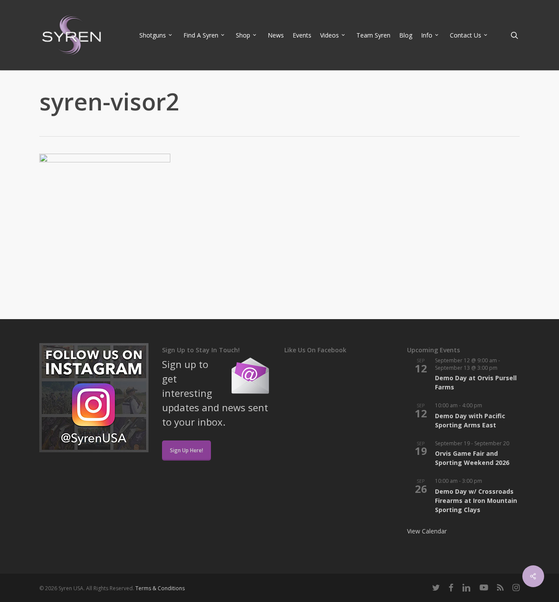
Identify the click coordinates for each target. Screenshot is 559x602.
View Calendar (427, 531)
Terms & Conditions (160, 588)
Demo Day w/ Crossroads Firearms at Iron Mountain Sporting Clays (476, 500)
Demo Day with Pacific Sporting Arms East (470, 420)
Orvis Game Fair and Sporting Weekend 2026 (472, 458)
